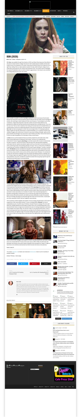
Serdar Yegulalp (62, 269)
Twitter (58, 16)
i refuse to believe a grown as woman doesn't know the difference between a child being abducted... (63, 335)
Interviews (53, 11)
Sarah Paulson (30, 259)
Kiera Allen (17, 259)
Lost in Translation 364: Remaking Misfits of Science (39, 272)
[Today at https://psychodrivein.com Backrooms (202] (71, 313)
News (59, 11)
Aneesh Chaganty (10, 259)
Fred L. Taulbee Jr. (63, 263)
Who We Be (67, 16)
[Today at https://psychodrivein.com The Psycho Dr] (56, 306)
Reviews (45, 11)
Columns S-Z (37, 11)
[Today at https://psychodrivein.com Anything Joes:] (56, 298)
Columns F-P (28, 11)
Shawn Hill (72, 114)
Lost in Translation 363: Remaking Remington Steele (16, 272)
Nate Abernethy (62, 286)
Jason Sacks (62, 280)
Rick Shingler (62, 253)
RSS (44, 16)
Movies (14, 59)
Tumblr (62, 16)
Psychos (65, 11)
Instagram (53, 16)
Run (26, 259)
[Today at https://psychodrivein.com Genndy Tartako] (63, 306)
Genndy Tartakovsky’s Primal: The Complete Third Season (24, 16)
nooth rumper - (61, 328)
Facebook (48, 16)
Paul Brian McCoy (63, 243)
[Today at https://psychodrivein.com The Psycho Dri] (63, 298)
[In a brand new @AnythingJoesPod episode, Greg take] (63, 313)
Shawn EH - (60, 339)
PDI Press (10, 11)
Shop (9, 13)
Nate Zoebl (9, 59)
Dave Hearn (62, 237)
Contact (72, 16)
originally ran (15, 251)
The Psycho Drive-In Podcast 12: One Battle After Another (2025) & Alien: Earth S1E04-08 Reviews (63, 343)
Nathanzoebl (33, 251)
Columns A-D (18, 11)
